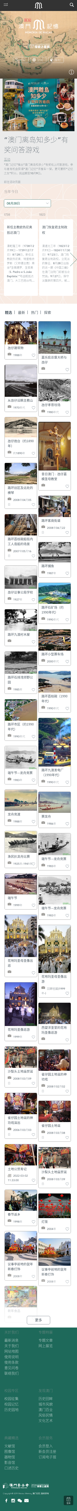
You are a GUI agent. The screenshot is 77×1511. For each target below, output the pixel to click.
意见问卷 (11, 1368)
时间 (22, 60)
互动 (7, 159)
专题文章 (45, 1340)
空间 (40, 60)
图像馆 (9, 1452)
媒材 (57, 60)
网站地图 (11, 1351)
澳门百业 (45, 1410)
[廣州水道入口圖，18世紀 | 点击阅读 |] (71, 73)
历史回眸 (45, 1399)
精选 (8, 313)
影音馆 (9, 1463)
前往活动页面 (12, 181)
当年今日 (11, 192)
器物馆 (9, 1457)
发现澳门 (45, 1391)
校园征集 (11, 1399)
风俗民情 (45, 1415)
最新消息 (11, 1340)
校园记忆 (11, 1404)
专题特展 (45, 1332)
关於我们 (11, 1332)
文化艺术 (45, 1421)
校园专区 (11, 1391)
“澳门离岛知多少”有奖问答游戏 (36, 145)
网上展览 (45, 1346)
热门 (34, 313)
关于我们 (11, 1346)
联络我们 (11, 1373)
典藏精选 (11, 1438)
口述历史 (11, 1468)
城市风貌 (45, 1404)
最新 (21, 313)
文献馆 (9, 1446)
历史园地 (11, 1410)
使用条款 (11, 1362)
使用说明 (11, 1357)
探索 (47, 313)
